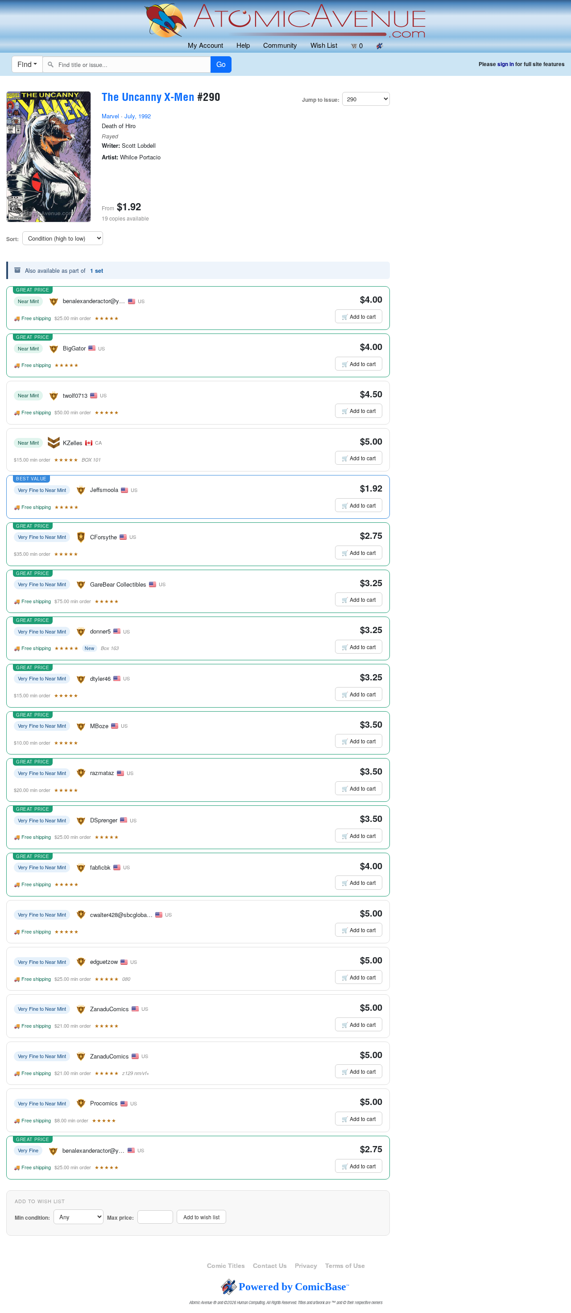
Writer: (111, 145)
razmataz (102, 772)
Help (243, 45)
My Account (205, 45)
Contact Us (270, 1265)
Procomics (104, 1103)
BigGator (74, 348)
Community (280, 45)
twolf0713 (75, 395)
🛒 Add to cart (359, 316)
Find (24, 64)
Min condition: (32, 1217)
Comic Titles (226, 1265)
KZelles (73, 442)
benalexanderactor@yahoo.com (104, 300)
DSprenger (103, 820)
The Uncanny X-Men (148, 98)
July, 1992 (137, 116)
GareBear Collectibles (118, 584)
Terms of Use (345, 1265)
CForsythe (103, 537)
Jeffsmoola (104, 489)
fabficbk (100, 867)
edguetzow (104, 961)
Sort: (12, 239)
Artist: (110, 157)
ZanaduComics (109, 1009)
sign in (505, 64)
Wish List (323, 45)
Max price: (120, 1217)
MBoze (99, 725)
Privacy (306, 1265)
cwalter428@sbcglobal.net (124, 914)
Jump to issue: (320, 100)
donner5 (100, 631)
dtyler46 (100, 678)
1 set (96, 271)
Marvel (110, 116)
